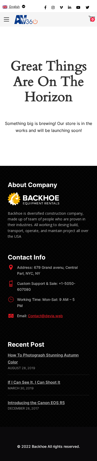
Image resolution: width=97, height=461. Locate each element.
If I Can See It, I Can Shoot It (34, 382)
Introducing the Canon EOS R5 (36, 402)
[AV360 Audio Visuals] (26, 19)
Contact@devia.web (45, 316)
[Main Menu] (6, 19)
